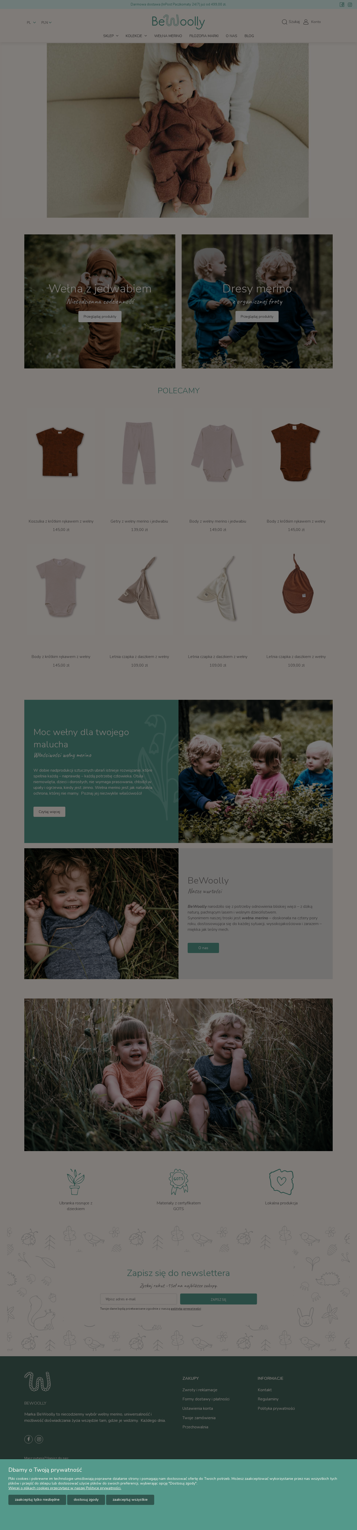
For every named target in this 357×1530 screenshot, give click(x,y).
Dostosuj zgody (86, 1499)
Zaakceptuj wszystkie (130, 1499)
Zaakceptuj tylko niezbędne (37, 1499)
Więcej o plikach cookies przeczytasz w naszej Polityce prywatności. (64, 1488)
